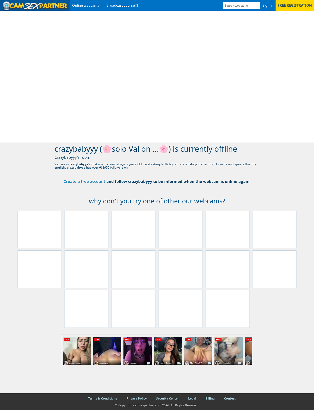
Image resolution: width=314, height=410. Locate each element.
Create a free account (84, 181)
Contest (230, 398)
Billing (210, 398)
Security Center (167, 398)
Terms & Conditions (102, 398)
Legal (192, 398)
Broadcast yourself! (122, 5)
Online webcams (85, 5)
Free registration (295, 5)
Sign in (268, 5)
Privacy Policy (136, 398)
